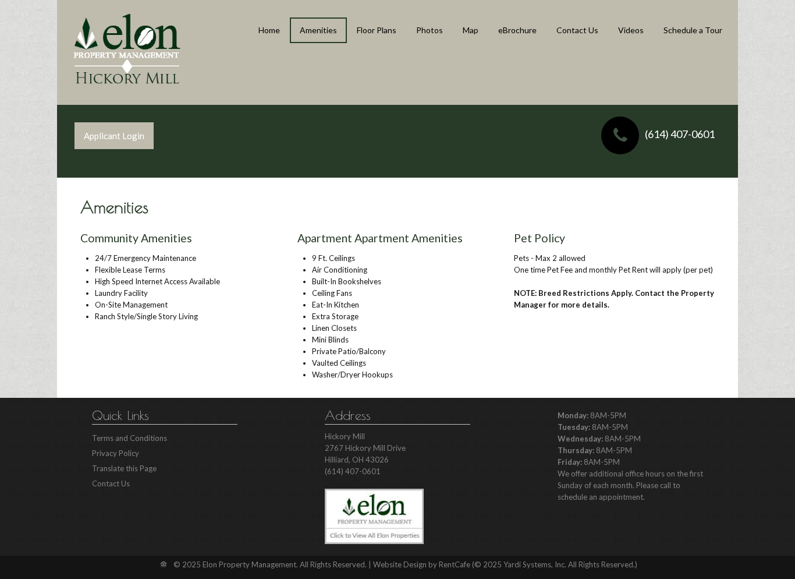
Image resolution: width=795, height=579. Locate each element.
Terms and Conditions (129, 438)
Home (269, 30)
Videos (631, 30)
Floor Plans (376, 30)
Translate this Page (124, 468)
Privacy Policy (115, 453)
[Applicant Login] (114, 135)
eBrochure (517, 30)
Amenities (318, 30)
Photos (429, 30)
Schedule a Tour (692, 30)
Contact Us (577, 30)
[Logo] (127, 49)
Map (470, 30)
